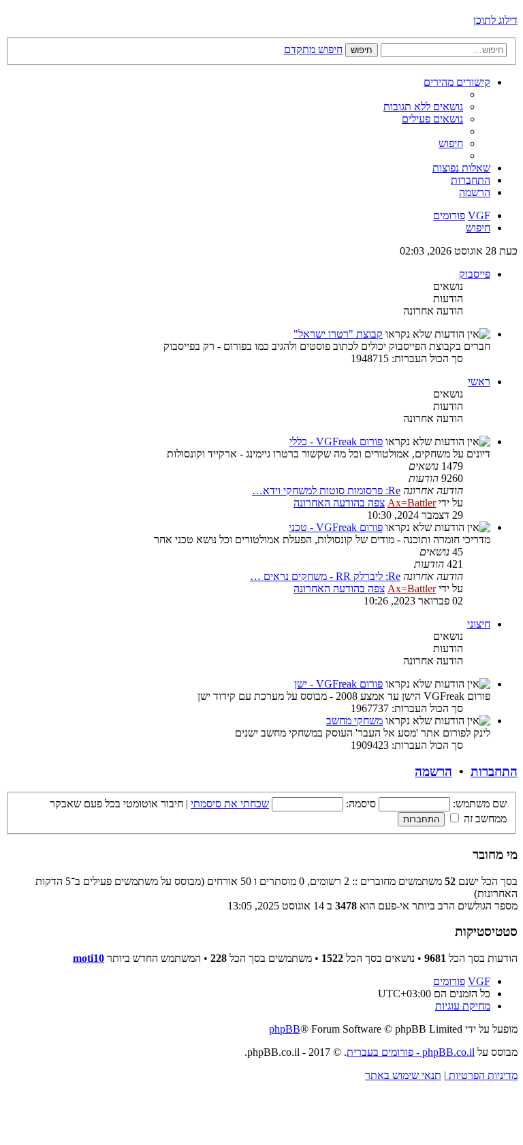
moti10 (88, 958)
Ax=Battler (411, 503)
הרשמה (433, 771)
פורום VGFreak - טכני (336, 527)
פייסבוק (474, 274)
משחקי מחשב (354, 720)
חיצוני (478, 624)
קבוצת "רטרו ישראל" (338, 334)
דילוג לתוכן (495, 20)
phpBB (284, 1029)
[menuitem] (423, 106)
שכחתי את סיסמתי (230, 803)
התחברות (494, 771)
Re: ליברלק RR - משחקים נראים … (325, 576)
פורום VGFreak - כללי (336, 441)
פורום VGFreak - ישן (338, 684)
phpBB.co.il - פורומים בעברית (411, 1052)
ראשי (479, 381)
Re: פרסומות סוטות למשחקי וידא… (326, 490)
